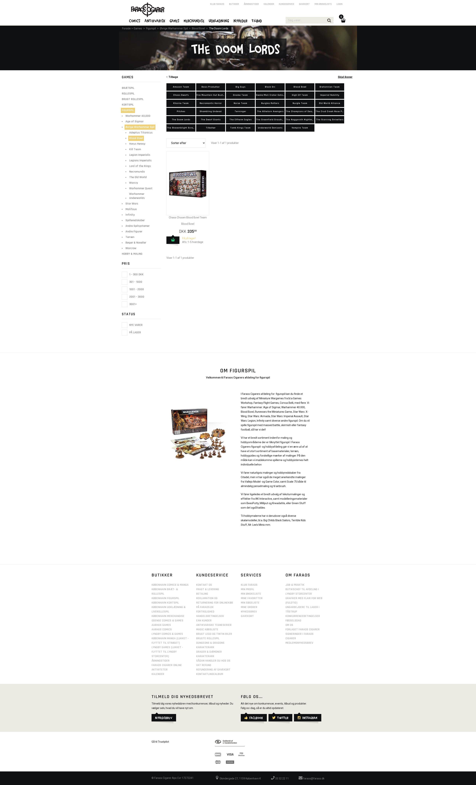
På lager (134, 333)
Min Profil (247, 589)
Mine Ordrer (249, 607)
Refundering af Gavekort (213, 670)
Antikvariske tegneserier (213, 625)
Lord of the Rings (140, 166)
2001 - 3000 (136, 297)
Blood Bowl (198, 28)
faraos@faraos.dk (313, 778)
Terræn (130, 237)
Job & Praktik (294, 585)
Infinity (130, 215)
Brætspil (128, 88)
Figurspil (151, 28)
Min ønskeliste (323, 4)
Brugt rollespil (133, 99)
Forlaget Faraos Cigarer (302, 629)
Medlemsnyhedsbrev (299, 643)
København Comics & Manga (170, 585)
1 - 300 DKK (136, 274)
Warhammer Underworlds (137, 196)
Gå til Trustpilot (160, 741)
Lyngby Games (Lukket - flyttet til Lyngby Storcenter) (167, 651)
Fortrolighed (205, 612)
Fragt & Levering (207, 589)
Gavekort (304, 4)
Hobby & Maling (132, 254)
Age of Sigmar (135, 121)
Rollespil (128, 94)
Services (251, 575)
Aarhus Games (161, 625)
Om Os (289, 625)
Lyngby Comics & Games (167, 634)
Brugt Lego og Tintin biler (214, 634)
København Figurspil (165, 598)
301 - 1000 (135, 282)
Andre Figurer (134, 231)
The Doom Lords (218, 28)
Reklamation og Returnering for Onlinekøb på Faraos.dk (214, 602)
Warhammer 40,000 (138, 116)
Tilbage (172, 76)
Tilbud (257, 20)
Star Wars (132, 204)
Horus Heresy (137, 144)
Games (138, 28)
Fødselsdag (293, 621)
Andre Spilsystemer (137, 226)
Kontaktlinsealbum (209, 674)
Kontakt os (204, 585)
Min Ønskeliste (251, 594)
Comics (134, 20)
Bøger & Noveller (136, 243)
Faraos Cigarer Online (167, 665)
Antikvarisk (155, 20)
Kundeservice (286, 4)
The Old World (138, 177)
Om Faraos (297, 575)
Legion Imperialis (139, 155)
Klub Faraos (217, 4)
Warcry (133, 183)
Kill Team (135, 149)
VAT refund (203, 665)
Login (339, 4)
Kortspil (128, 105)
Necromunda (137, 172)
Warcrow (131, 248)
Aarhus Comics (162, 629)
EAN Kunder (204, 621)
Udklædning (219, 20)
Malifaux (131, 209)
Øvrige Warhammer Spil (174, 28)
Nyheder (240, 20)
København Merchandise (168, 616)
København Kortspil (165, 603)
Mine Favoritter (252, 598)
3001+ (132, 304)
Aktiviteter (160, 670)
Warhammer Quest (140, 188)
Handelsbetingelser (210, 616)
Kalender (269, 4)
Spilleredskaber (135, 220)
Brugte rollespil (207, 638)
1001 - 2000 (136, 289)
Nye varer (135, 325)
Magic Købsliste (207, 629)
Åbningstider (251, 4)
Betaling (202, 594)
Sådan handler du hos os (213, 661)
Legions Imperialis (140, 160)
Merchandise (194, 20)
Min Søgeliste (250, 603)
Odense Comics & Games (167, 621)
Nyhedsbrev (249, 612)
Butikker (234, 4)
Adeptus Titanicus (140, 133)
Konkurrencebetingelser (302, 616)
